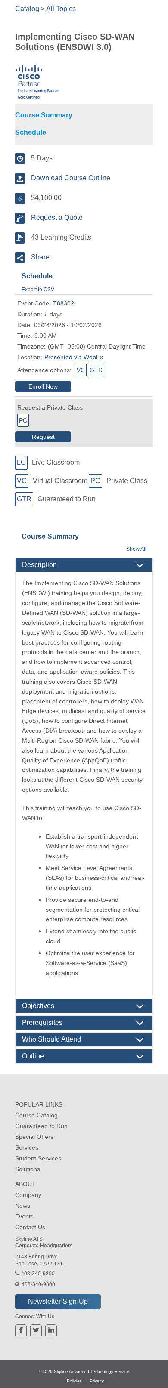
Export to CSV (38, 290)
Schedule (30, 132)
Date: (24, 324)
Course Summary (43, 115)
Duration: (29, 314)
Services (26, 1147)
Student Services (38, 1158)
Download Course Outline (70, 178)
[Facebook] (21, 1330)
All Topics (61, 8)
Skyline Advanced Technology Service (91, 1371)
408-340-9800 (38, 1274)
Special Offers (34, 1136)
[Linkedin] (51, 1330)
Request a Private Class (50, 407)
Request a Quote (57, 217)
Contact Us (30, 1227)
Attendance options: (44, 370)
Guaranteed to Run (41, 1126)
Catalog (27, 8)
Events (24, 1216)
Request (43, 436)
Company (28, 1194)
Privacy (97, 1381)
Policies (74, 1381)
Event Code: (34, 303)
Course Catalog (36, 1115)
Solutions (27, 1169)
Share (40, 257)
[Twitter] (36, 1330)
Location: (29, 357)
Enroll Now (43, 386)
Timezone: (31, 346)
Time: (24, 335)
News (22, 1205)
